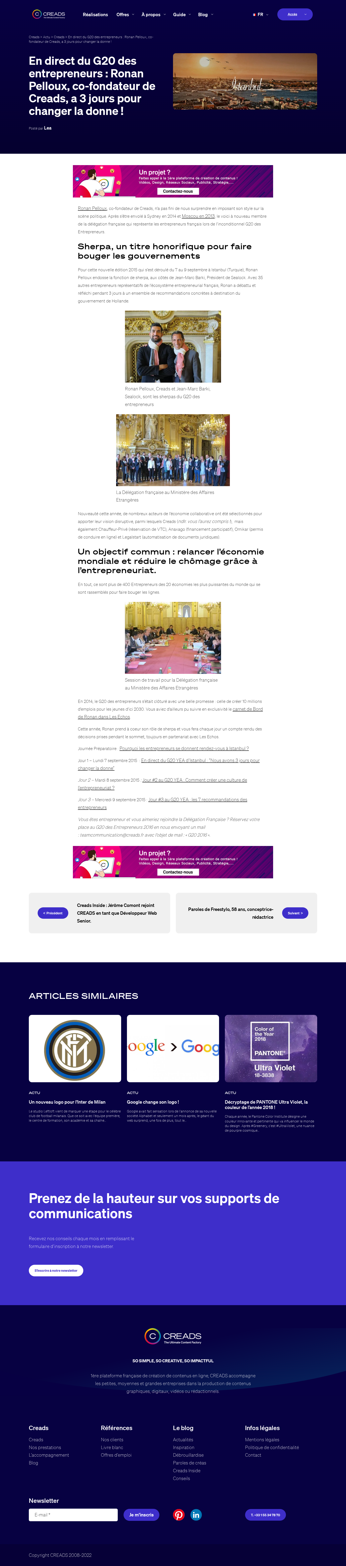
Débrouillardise (188, 1455)
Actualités (183, 1439)
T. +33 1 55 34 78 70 (265, 1515)
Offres (123, 14)
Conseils (181, 1478)
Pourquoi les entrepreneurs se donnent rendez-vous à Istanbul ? (184, 748)
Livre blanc (112, 1447)
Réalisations (95, 14)
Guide (179, 14)
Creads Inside (186, 1470)
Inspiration (183, 1447)
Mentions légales (262, 1439)
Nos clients (112, 1439)
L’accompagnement (49, 1455)
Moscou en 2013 (198, 216)
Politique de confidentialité (272, 1447)
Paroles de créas (189, 1462)
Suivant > (295, 913)
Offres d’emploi (116, 1455)
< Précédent (52, 913)
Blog (203, 14)
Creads (34, 37)
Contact (253, 1455)
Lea (47, 128)
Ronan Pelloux (92, 208)
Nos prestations (45, 1447)
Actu (46, 37)
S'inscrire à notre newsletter (56, 1270)
